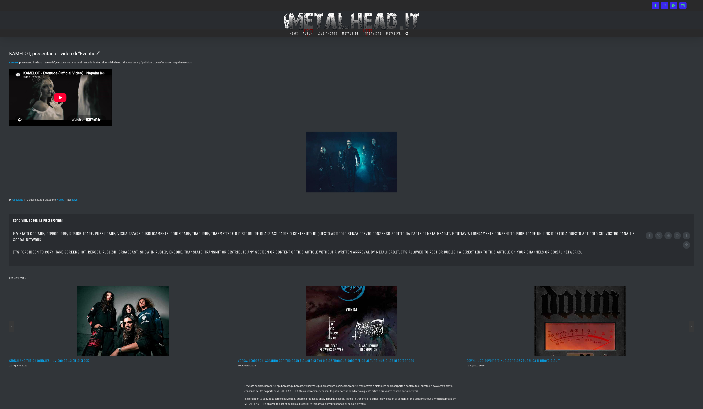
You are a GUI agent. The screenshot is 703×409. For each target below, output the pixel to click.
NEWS (60, 199)
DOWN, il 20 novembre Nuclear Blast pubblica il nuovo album (285, 361)
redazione (17, 199)
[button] (407, 33)
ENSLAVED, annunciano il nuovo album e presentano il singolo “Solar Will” (523, 361)
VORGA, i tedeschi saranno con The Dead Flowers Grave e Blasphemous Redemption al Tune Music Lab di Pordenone (97, 361)
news (74, 199)
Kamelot (14, 62)
